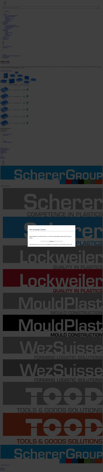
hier (71, 244)
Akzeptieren (51, 241)
